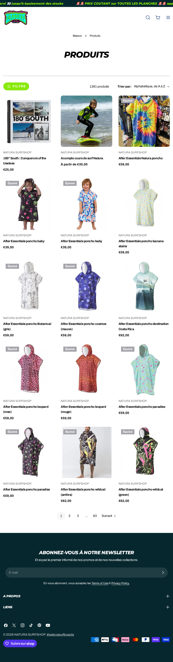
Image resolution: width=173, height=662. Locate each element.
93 (95, 515)
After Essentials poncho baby (23, 241)
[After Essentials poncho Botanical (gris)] (28, 286)
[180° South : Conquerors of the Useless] (28, 121)
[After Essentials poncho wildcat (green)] (144, 452)
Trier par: (124, 86)
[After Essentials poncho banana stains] (144, 204)
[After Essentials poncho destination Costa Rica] (144, 286)
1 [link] (61, 515)
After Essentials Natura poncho (141, 158)
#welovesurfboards (60, 634)
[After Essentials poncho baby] (28, 204)
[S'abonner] (162, 572)
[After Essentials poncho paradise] (144, 369)
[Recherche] (148, 17)
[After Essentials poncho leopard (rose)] (28, 369)
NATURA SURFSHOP (29, 634)
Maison (77, 35)
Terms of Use (100, 583)
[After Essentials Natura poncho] (144, 121)
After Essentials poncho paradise (142, 406)
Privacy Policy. (120, 583)
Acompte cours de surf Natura (82, 158)
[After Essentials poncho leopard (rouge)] (86, 369)
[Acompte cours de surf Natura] (86, 121)
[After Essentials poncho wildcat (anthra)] (86, 452)
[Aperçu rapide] (48, 105)
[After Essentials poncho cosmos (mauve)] (86, 286)
